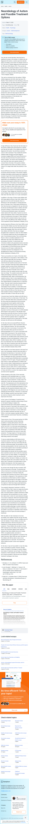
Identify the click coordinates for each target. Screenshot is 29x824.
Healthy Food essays (5, 771)
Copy (14, 602)
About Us (3, 808)
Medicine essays (19, 745)
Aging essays (18, 761)
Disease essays (4, 750)
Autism (10, 6)
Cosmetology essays (6, 720)
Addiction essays (5, 745)
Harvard (14, 589)
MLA (8, 589)
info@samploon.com (5, 791)
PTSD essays (18, 750)
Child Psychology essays (20, 755)
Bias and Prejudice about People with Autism (11, 639)
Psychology (12, 27)
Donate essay (4, 797)
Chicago (20, 589)
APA (4, 589)
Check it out (19, 812)
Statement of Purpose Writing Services (10, 800)
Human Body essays (5, 726)
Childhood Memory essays (21, 766)
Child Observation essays (21, 733)
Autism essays (4, 755)
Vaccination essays (5, 738)
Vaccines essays (19, 720)
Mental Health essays (6, 766)
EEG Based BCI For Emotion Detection (9, 652)
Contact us (3, 811)
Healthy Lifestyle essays (6, 733)
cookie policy (23, 822)
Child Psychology (9, 33)
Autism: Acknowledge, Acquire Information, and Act (12, 662)
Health (6, 6)
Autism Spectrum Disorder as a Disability (10, 657)
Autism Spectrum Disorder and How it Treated (11, 667)
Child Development (15, 30)
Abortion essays (4, 761)
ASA (26, 589)
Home (2, 6)
